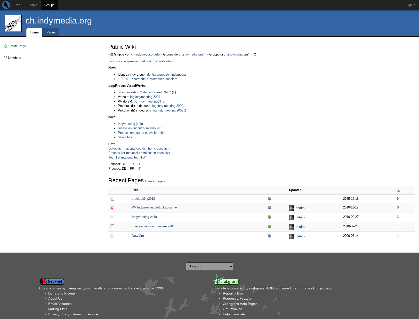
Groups (49, 5)
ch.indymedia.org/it (237, 54)
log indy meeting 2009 (167, 106)
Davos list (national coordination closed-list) (138, 148)
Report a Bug (233, 293)
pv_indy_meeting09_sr (149, 101)
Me (18, 5)
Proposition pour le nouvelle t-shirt (142, 133)
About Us (55, 298)
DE (124, 164)
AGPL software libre (281, 288)
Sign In (410, 5)
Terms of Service (85, 314)
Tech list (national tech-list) (127, 157)
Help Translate (234, 314)
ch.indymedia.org (58, 20)
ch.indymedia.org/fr (192, 54)
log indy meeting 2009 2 (169, 110)
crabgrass (257, 288)
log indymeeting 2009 (145, 97)
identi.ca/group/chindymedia (166, 74)
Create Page (17, 46)
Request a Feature (237, 298)
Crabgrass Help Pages (240, 304)
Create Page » (155, 181)
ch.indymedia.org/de (145, 54)
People (32, 5)
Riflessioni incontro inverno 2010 (140, 128)
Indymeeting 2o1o (130, 124)
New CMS (125, 137)
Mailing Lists (57, 309)
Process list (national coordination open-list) (139, 153)
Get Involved (232, 309)
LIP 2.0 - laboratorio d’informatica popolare (147, 79)
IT (138, 164)
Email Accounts (60, 304)
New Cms (138, 236)
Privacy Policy (58, 314)
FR (132, 164)
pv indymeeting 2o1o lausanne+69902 (144, 92)
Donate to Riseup (61, 293)
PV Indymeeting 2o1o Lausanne (154, 207)
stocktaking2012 (143, 198)
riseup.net (74, 288)
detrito (300, 208)
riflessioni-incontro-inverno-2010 (154, 226)
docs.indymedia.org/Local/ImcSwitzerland (145, 61)
